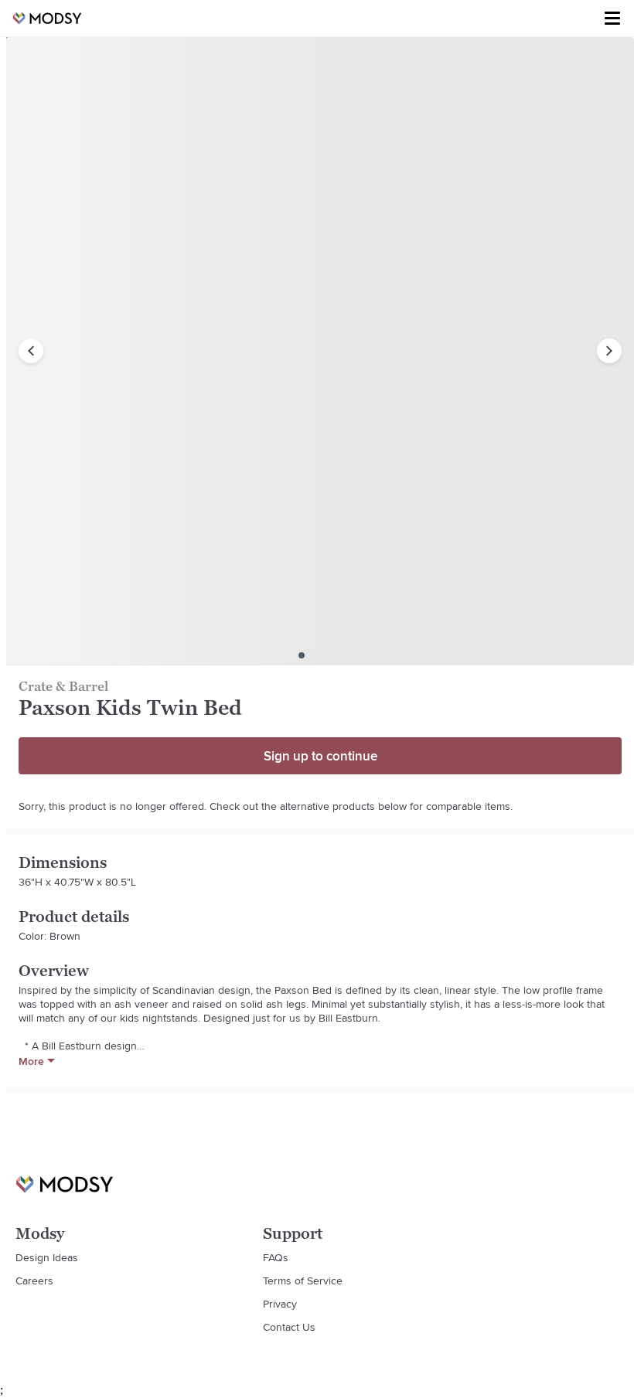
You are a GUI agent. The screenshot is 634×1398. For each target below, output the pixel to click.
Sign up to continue (320, 756)
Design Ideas (46, 1257)
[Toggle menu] (612, 19)
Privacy (280, 1304)
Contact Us (289, 1327)
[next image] (609, 350)
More (31, 1061)
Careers (34, 1280)
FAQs (275, 1257)
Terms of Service (303, 1280)
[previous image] (31, 350)
